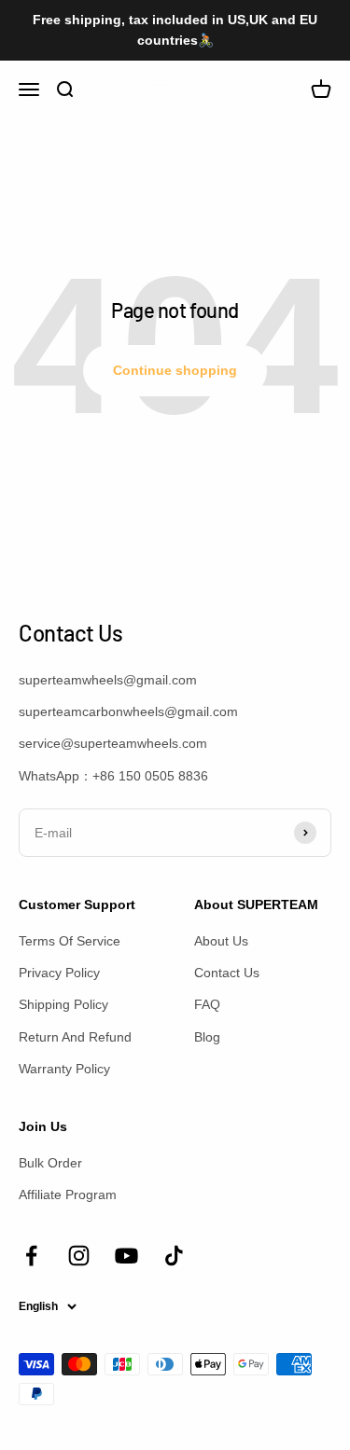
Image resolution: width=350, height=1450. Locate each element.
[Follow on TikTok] (174, 1255)
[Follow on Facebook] (31, 1255)
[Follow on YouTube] (126, 1255)
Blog (207, 1036)
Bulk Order (50, 1162)
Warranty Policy (64, 1068)
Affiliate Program (68, 1194)
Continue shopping (175, 370)
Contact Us (226, 972)
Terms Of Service (69, 940)
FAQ (207, 1004)
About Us (221, 940)
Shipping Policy (63, 1004)
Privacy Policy (59, 972)
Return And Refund (75, 1036)
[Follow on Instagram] (78, 1255)
